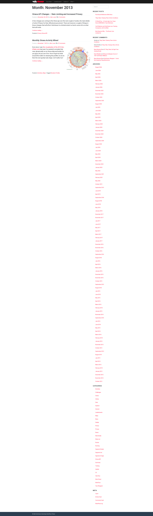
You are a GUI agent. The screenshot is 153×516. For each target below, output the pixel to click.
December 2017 (99, 214)
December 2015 (99, 274)
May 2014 (97, 328)
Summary (97, 462)
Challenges (98, 392)
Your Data (48, 1)
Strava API (44, 33)
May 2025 (97, 114)
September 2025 (99, 100)
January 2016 (98, 271)
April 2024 (97, 157)
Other (71, 1)
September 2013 (99, 351)
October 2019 (98, 184)
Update (97, 469)
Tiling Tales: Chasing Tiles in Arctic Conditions (106, 18)
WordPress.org (99, 503)
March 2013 (98, 364)
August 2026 (98, 67)
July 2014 (97, 321)
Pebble (97, 422)
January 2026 (98, 87)
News (96, 419)
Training (97, 466)
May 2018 (97, 207)
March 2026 (98, 80)
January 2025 (98, 127)
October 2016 (98, 251)
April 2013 (97, 361)
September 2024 (99, 140)
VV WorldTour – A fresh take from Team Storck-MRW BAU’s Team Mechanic (105, 22)
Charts (97, 395)
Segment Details (99, 449)
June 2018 (98, 204)
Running (97, 445)
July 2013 (97, 358)
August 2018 (98, 200)
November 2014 (99, 314)
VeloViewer (38, 514)
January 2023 (98, 167)
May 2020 (97, 180)
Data (96, 402)
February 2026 (99, 84)
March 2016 (98, 267)
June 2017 (98, 224)
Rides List (97, 439)
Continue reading (37, 30)
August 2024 (98, 144)
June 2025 (98, 110)
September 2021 (99, 174)
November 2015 (99, 277)
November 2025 (99, 94)
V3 (96, 472)
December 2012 (99, 374)
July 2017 (97, 221)
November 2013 (99, 344)
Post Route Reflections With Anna (103, 14)
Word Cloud (98, 479)
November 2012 (99, 378)
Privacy (39, 33)
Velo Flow (97, 476)
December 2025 (99, 90)
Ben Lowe (53, 17)
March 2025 (98, 120)
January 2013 (98, 371)
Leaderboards (57, 1)
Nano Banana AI (98, 49)
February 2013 (99, 368)
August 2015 (98, 287)
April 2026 (97, 77)
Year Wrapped (99, 486)
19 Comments (61, 43)
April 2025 (97, 117)
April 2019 (97, 194)
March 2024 (98, 160)
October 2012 (98, 381)
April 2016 (97, 264)
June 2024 (98, 150)
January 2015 (98, 311)
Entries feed (98, 497)
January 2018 (98, 211)
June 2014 (98, 324)
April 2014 (97, 331)
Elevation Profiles (55, 73)
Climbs (97, 399)
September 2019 (99, 187)
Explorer (66, 1)
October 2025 (98, 97)
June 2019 (98, 190)
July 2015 (97, 291)
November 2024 (99, 134)
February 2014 (99, 338)
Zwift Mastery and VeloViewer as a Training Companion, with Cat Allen (106, 27)
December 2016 (99, 244)
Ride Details (98, 435)
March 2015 (98, 304)
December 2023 (99, 164)
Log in (96, 493)
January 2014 (98, 341)
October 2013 (98, 348)
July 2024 (97, 147)
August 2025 (98, 104)
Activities (40, 73)
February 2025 (99, 124)
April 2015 (97, 301)
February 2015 (99, 307)
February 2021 (99, 177)
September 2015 (99, 284)
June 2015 (98, 294)
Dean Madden (97, 54)
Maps (44, 73)
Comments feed (99, 500)
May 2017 (97, 227)
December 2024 (99, 130)
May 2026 (97, 73)
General (97, 409)
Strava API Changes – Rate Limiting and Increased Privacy (57, 14)
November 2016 (99, 247)
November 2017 (99, 217)
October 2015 (98, 281)
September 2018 (99, 197)
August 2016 (98, 257)
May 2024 (97, 154)
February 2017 (99, 237)
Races (96, 432)
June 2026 (98, 70)
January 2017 (98, 241)
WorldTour (98, 482)
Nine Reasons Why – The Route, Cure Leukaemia (104, 32)
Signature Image (99, 455)
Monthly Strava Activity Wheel (45, 40)
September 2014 (99, 317)
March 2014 (98, 334)
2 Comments (61, 17)
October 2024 (98, 137)
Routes (97, 442)
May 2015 (97, 297)
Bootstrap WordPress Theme (48, 514)
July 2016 (97, 261)
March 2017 (98, 234)
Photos (97, 425)
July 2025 (97, 107)
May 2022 (97, 170)
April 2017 (97, 231)
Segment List (98, 452)
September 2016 (99, 254)
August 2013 (98, 354)
